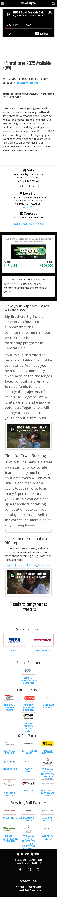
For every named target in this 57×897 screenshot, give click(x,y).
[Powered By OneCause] (28, 881)
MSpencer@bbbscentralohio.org (28, 859)
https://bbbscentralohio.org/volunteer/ (28, 565)
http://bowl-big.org (26, 82)
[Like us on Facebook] (19, 869)
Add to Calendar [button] (28, 186)
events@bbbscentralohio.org (28, 223)
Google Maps (28, 206)
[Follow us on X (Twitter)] (38, 869)
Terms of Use (22, 889)
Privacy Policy (35, 889)
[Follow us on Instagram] (28, 869)
